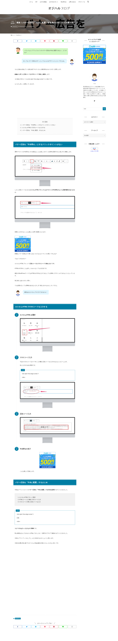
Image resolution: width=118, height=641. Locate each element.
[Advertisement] (45, 101)
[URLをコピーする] (72, 40)
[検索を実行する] (104, 108)
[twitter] (94, 101)
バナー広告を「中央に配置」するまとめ (33, 130)
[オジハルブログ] (59, 8)
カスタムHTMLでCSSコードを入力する (33, 127)
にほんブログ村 (94, 151)
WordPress (15, 26)
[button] (17, 40)
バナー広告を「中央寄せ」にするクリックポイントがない (39, 125)
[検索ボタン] (88, 2)
